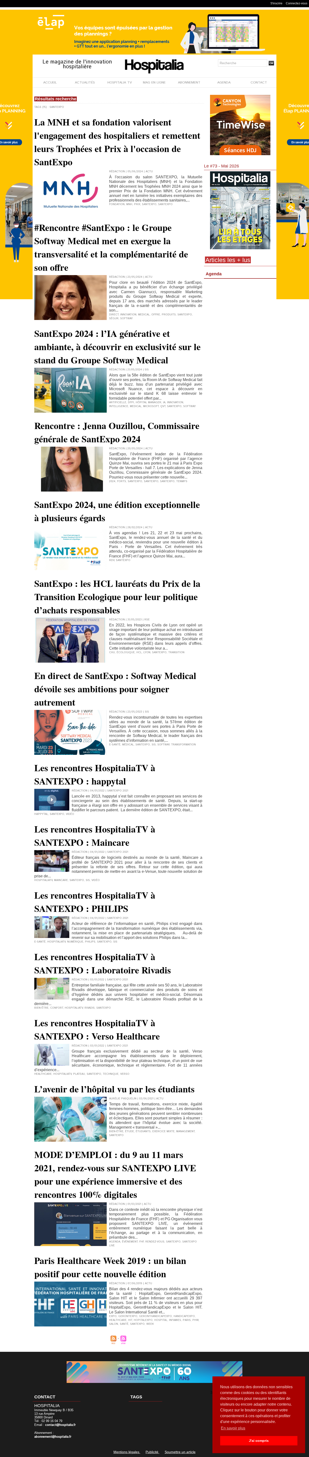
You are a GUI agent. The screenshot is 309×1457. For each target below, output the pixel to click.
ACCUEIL (50, 82)
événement (130, 1242)
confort (56, 1008)
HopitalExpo (143, 1320)
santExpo (165, 204)
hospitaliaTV (56, 942)
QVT (162, 406)
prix (137, 204)
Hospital (160, 1320)
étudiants (143, 1131)
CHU (112, 652)
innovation (128, 315)
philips (90, 942)
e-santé (114, 745)
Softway (126, 318)
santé (124, 1324)
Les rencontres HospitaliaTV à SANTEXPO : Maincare (94, 835)
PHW (195, 1320)
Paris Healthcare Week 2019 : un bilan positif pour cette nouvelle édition (110, 1267)
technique (111, 1074)
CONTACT (259, 82)
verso (124, 1074)
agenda (114, 1242)
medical (144, 315)
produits (169, 315)
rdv (111, 560)
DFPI (131, 402)
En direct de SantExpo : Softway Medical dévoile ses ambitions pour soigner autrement (115, 689)
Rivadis (89, 1008)
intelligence (118, 406)
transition (176, 652)
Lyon (146, 652)
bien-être (41, 1008)
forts (121, 481)
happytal (41, 814)
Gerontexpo (127, 1316)
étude (129, 1131)
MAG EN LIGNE (154, 82)
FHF (141, 1242)
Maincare (61, 880)
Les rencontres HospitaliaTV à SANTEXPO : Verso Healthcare (97, 1029)
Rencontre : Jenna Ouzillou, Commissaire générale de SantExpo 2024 (116, 432)
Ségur (114, 318)
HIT (130, 1320)
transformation (183, 745)
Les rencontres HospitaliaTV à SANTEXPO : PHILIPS (94, 901)
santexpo (149, 204)
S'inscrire (276, 3)
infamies (175, 1320)
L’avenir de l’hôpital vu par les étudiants (114, 1089)
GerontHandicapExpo (155, 1316)
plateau (79, 1074)
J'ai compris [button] (259, 1441)
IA (164, 402)
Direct (114, 315)
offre (155, 315)
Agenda (214, 273)
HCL (139, 652)
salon (113, 1324)
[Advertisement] (240, 320)
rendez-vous (154, 1242)
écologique (126, 652)
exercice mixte (163, 1131)
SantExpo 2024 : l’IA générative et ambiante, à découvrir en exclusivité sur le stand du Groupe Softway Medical (117, 347)
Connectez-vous (296, 3)
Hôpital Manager (148, 402)
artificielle (117, 402)
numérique (75, 942)
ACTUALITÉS (85, 82)
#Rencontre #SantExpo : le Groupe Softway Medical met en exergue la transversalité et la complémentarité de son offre (111, 247)
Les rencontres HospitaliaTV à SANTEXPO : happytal (94, 774)
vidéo (70, 814)
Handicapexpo (184, 1316)
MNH (129, 204)
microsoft (151, 406)
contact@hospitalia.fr (60, 1425)
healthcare (43, 1074)
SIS (154, 745)
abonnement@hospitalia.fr (52, 1437)
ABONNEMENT (189, 82)
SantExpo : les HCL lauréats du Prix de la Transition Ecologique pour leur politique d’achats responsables (117, 597)
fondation (117, 204)
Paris (187, 1320)
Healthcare (117, 1320)
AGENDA (224, 82)
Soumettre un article (180, 1452)
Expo (113, 1316)
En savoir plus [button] (233, 1428)
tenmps (181, 481)
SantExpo (167, 481)
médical (128, 745)
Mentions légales (126, 1452)
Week (150, 1324)
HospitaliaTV (43, 880)
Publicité (152, 1452)
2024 (112, 481)
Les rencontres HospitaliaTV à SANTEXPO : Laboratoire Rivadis (102, 963)
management (185, 1131)
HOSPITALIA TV (119, 82)
